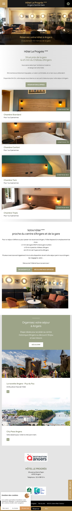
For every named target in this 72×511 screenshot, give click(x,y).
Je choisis (15, 508)
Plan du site (41, 503)
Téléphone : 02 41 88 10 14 (36, 477)
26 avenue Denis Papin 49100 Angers (36, 473)
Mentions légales (31, 503)
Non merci (6, 508)
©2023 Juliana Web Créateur (55, 503)
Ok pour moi (25, 508)
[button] (4, 20)
